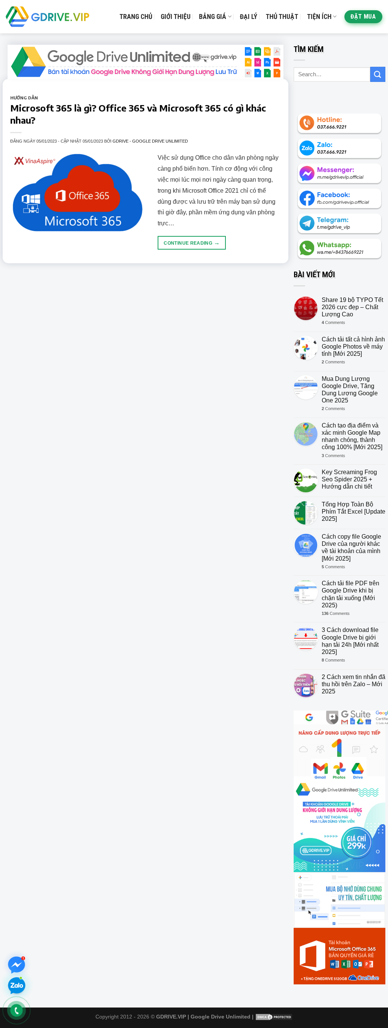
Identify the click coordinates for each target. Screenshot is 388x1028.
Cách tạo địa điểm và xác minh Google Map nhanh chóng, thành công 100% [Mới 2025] (352, 436)
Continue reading (192, 242)
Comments (333, 322)
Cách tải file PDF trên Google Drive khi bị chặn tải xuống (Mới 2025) (350, 594)
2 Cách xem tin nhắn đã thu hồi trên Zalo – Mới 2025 (353, 684)
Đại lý (248, 16)
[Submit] (377, 74)
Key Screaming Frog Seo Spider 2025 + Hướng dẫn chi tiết (349, 479)
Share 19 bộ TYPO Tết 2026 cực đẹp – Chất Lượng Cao (352, 307)
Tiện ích (319, 16)
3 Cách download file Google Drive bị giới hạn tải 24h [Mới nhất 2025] (350, 641)
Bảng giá (212, 16)
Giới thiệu (176, 16)
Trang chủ (135, 16)
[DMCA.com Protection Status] (274, 1017)
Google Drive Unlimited (220, 1017)
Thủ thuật (282, 16)
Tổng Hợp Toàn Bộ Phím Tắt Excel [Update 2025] (353, 511)
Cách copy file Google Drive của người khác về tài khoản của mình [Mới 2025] (351, 547)
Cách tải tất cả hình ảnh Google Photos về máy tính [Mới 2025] (353, 346)
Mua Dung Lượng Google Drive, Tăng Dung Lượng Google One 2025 (350, 390)
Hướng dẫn (24, 97)
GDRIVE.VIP (171, 1017)
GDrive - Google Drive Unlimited (150, 141)
